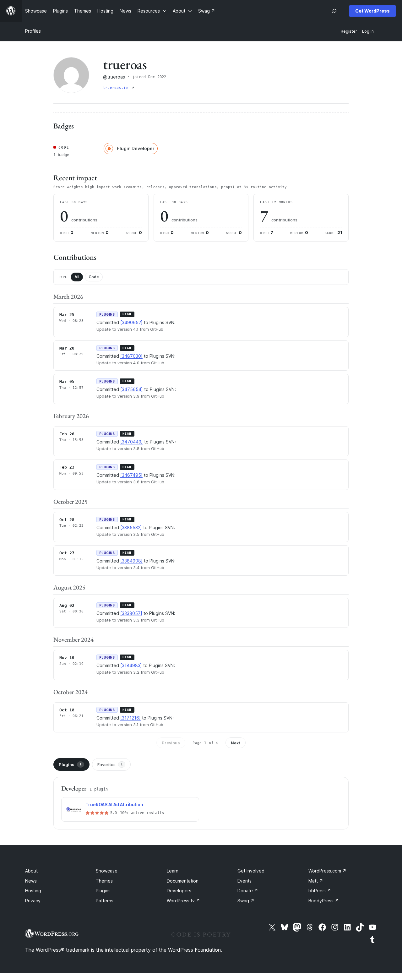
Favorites (110, 764)
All (76, 277)
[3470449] (131, 441)
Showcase (106, 870)
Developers (179, 890)
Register (349, 31)
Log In (368, 31)
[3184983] (131, 665)
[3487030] (131, 356)
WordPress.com (327, 870)
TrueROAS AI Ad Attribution (114, 804)
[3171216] (130, 717)
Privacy (33, 900)
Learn (172, 870)
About (31, 870)
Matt (315, 880)
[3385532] (131, 527)
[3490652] (131, 322)
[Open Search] (334, 11)
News (31, 880)
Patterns (104, 900)
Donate (247, 890)
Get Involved (250, 870)
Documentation (182, 880)
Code (94, 277)
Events (244, 880)
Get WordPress (372, 11)
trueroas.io (116, 88)
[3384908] (131, 560)
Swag (245, 900)
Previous (171, 742)
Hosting (33, 890)
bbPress (319, 890)
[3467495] (131, 475)
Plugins (70, 764)
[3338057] (131, 613)
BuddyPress (323, 900)
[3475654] (131, 389)
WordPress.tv (183, 900)
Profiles (33, 31)
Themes (104, 880)
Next (235, 742)
